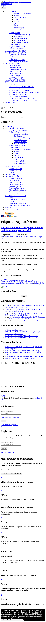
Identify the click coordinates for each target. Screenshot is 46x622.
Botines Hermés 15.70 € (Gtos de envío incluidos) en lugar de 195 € (22, 229)
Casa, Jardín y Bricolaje (17, 145)
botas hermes (29, 283)
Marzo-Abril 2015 (15, 171)
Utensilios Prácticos (16, 194)
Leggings (8, 207)
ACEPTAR (5, 620)
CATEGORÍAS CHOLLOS (15, 128)
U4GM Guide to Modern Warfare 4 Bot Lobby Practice (24, 356)
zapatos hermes (28, 285)
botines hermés (6, 285)
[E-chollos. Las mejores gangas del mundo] (16, 2)
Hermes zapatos (17, 285)
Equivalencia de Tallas (17, 200)
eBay (11, 198)
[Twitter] (3, 396)
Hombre (16, 159)
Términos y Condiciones (17, 203)
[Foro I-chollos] (6, 287)
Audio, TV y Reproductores (18, 130)
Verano (11, 173)
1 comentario (38, 285)
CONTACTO (10, 174)
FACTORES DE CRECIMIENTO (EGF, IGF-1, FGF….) (25, 332)
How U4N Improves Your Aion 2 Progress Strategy (22, 351)
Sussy (7, 305)
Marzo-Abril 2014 (15, 169)
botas (13, 283)
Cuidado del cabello (20, 140)
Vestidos (16, 165)
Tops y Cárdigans (20, 163)
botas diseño (19, 283)
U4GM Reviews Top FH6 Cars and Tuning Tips (21, 358)
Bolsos (16, 153)
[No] (23, 620)
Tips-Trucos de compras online (19, 205)
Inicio (3, 106)
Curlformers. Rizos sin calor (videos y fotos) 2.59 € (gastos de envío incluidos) (24, 314)
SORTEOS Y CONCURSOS (15, 209)
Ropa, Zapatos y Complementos (20, 149)
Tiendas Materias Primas (17, 190)
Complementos (19, 157)
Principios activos (15, 186)
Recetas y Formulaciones (17, 188)
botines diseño (39, 283)
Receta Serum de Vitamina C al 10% (26, 321)
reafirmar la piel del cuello (14, 330)
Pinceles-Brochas (19, 144)
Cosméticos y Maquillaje (22, 138)
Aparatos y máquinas (21, 134)
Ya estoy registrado (7, 452)
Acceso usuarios (6, 4)
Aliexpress (8, 126)
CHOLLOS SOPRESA (13, 167)
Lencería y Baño (19, 161)
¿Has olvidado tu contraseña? (11, 417)
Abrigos (16, 151)
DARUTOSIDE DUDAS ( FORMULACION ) (21, 336)
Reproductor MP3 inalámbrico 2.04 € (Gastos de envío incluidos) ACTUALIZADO (24, 306)
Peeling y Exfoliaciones (17, 184)
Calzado (16, 155)
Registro (4, 6)
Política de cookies (16, 620)
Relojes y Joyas (14, 147)
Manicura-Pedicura (20, 142)
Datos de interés (14, 180)
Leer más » (4, 279)
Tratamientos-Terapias (16, 192)
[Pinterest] (4, 396)
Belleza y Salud (14, 132)
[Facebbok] (1, 396)
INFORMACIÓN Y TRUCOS (15, 196)
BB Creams (18, 136)
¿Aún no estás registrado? (9, 425)
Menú (3, 8)
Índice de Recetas (15, 182)
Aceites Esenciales (15, 178)
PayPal (11, 201)
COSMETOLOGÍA (12, 176)
